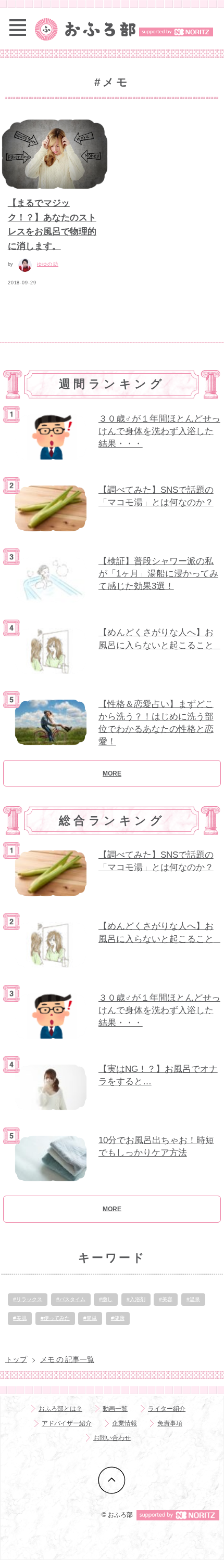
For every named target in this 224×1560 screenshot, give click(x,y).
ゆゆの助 (47, 264)
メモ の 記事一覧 (67, 1359)
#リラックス (27, 1299)
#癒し (106, 1299)
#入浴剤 (136, 1299)
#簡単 (90, 1318)
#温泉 (193, 1299)
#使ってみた (55, 1318)
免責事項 (169, 1423)
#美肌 (20, 1318)
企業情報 (124, 1423)
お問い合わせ (112, 1437)
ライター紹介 (166, 1408)
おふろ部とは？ (60, 1408)
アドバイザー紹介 (67, 1423)
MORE (112, 773)
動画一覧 (115, 1408)
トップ (16, 1359)
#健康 (118, 1318)
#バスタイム (70, 1299)
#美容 (165, 1299)
